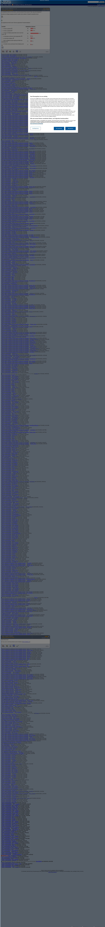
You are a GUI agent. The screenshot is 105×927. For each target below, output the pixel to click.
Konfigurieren (35, 128)
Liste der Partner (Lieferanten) (36, 123)
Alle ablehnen (59, 128)
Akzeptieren (70, 128)
